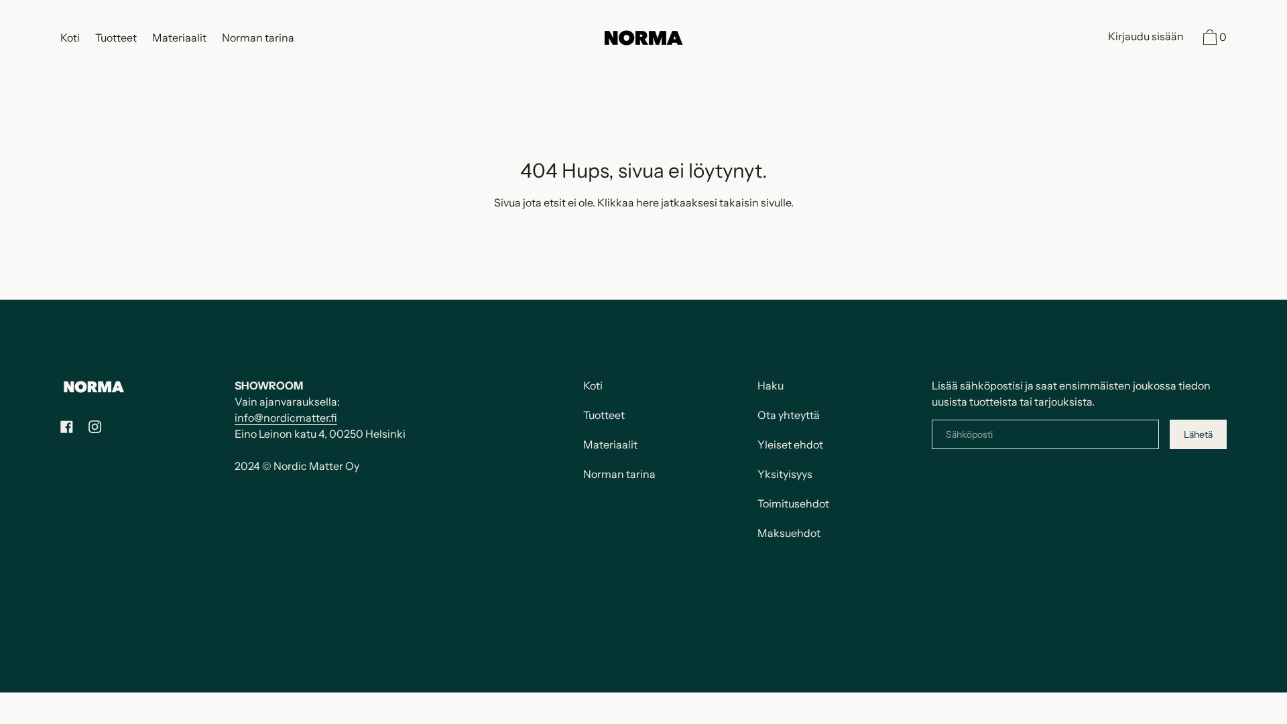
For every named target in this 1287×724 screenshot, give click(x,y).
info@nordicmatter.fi (286, 417)
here (647, 202)
